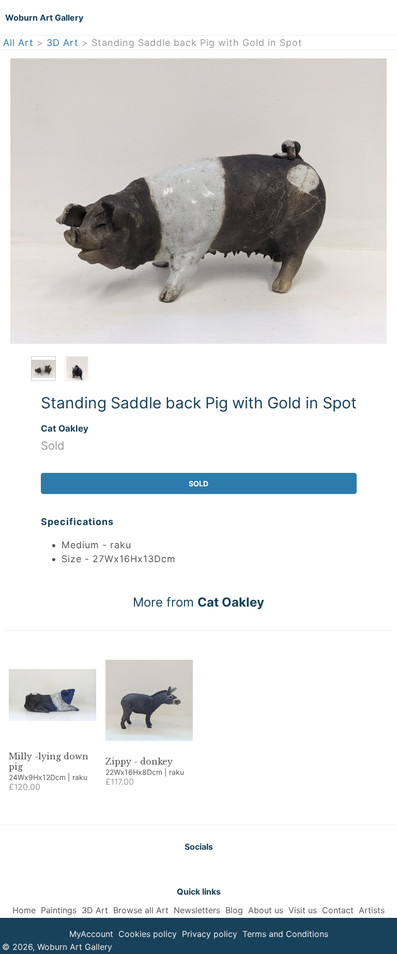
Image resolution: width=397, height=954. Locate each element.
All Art (18, 42)
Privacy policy (209, 934)
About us (265, 910)
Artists (372, 910)
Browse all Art (141, 910)
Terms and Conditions (285, 934)
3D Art (63, 42)
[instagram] (224, 869)
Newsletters (197, 910)
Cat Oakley (64, 428)
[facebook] (198, 869)
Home (24, 910)
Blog (234, 910)
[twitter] (173, 869)
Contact (338, 910)
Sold (198, 483)
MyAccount (91, 934)
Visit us (302, 910)
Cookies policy (147, 934)
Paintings (59, 910)
